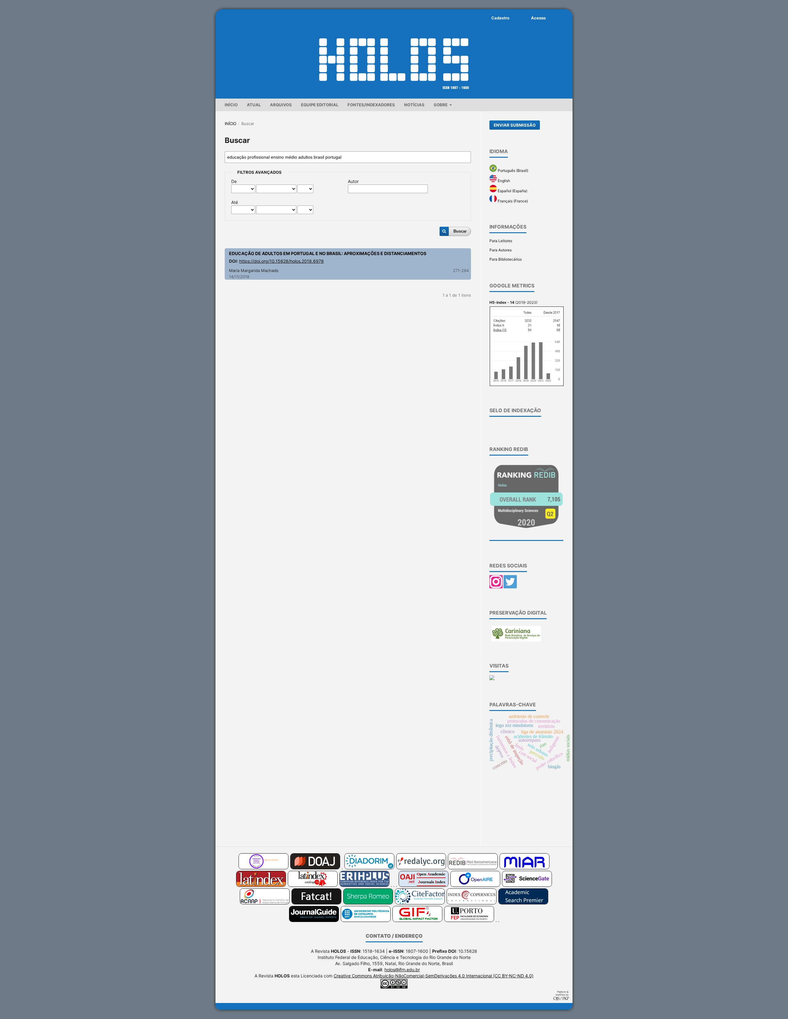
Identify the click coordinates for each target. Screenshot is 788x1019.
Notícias (414, 104)
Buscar (460, 231)
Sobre (441, 104)
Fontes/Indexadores (371, 104)
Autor (353, 181)
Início (231, 104)
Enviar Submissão (515, 125)
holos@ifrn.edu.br (402, 969)
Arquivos (281, 104)
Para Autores (500, 250)
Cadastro (500, 17)
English (503, 180)
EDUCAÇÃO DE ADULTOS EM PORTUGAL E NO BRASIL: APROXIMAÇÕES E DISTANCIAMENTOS (327, 253)
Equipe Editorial (319, 104)
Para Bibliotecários (505, 259)
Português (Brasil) (512, 170)
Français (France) (512, 201)
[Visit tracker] (491, 678)
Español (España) (512, 191)
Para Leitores (500, 240)
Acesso (538, 17)
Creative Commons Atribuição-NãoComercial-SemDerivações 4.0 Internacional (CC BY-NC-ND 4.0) (433, 975)
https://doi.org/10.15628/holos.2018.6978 (281, 261)
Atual (254, 104)
